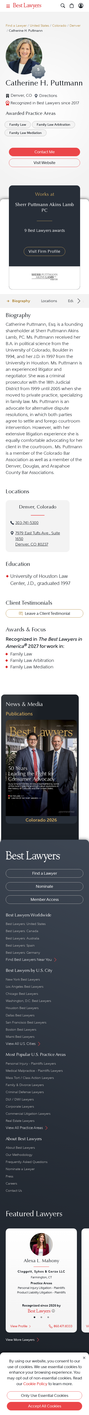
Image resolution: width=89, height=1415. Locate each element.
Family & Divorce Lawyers (25, 1085)
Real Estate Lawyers (20, 1121)
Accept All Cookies (44, 1406)
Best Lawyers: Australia (22, 938)
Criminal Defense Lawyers (25, 1092)
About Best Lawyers (20, 1147)
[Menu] (8, 6)
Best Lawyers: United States (26, 924)
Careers (11, 1183)
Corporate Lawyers (20, 1106)
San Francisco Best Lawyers (26, 1022)
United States (39, 26)
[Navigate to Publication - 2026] (41, 772)
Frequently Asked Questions (26, 1162)
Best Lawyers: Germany (23, 952)
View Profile (18, 1326)
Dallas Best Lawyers (20, 1015)
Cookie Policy (35, 1383)
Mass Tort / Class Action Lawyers (30, 1078)
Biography (21, 301)
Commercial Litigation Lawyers (28, 1113)
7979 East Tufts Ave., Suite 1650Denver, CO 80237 (37, 539)
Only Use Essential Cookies (44, 1395)
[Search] (63, 5)
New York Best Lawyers (23, 979)
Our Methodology (19, 1155)
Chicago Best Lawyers (22, 993)
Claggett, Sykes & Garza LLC (41, 1271)
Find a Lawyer (16, 26)
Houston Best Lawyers (22, 1008)
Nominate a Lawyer (20, 1169)
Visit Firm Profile (44, 251)
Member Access (45, 899)
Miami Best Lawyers (20, 1036)
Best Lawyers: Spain (20, 945)
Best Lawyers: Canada (22, 931)
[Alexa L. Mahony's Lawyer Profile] (41, 1250)
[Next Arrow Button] (78, 301)
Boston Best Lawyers (21, 1029)
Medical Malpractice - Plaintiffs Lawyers (34, 1070)
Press (9, 1176)
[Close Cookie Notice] (84, 1357)
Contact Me (44, 152)
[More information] (53, 1310)
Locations (49, 301)
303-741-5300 (27, 523)
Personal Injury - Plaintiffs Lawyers (31, 1063)
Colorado (59, 26)
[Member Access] (81, 5)
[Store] (72, 5)
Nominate (44, 886)
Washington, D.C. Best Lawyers (28, 1001)
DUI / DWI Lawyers (20, 1099)
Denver (75, 26)
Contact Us (14, 1190)
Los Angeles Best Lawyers (24, 986)
